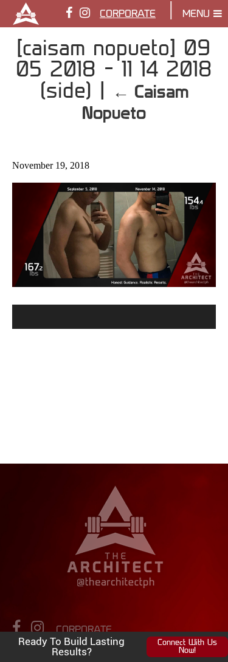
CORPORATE (128, 14)
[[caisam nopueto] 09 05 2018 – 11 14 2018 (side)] (114, 282)
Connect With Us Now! (187, 647)
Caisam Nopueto (135, 102)
